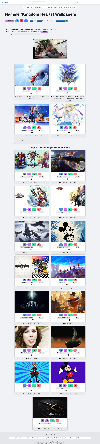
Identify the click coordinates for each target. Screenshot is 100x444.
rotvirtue (72, 249)
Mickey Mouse (24, 31)
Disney (75, 393)
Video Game (30, 7)
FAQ (17, 437)
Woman (35, 358)
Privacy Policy (23, 437)
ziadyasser (36, 390)
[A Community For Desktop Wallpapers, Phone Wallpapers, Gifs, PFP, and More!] (24, 7)
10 (71, 88)
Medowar (72, 355)
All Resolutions (61, 20)
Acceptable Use (42, 437)
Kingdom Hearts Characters (20, 33)
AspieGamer (72, 93)
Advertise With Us (57, 437)
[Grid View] (31, 21)
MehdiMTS (36, 132)
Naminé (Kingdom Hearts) (51, 7)
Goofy (39, 31)
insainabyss (36, 355)
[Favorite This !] (66, 127)
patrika (72, 320)
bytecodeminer (72, 284)
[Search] (47, 2)
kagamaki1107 (36, 249)
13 (34, 174)
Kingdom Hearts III (32, 142)
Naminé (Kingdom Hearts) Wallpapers (67, 7)
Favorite (10, 20)
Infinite (39, 20)
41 (52, 420)
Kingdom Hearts (38, 7)
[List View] (34, 21)
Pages (44, 20)
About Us (12, 437)
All (6, 23)
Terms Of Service (32, 437)
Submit (80, 2)
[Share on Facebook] (26, 20)
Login (92, 2)
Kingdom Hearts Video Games (33, 33)
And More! (45, 31)
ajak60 (36, 320)
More (53, 20)
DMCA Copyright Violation (69, 437)
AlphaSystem (36, 93)
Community (87, 2)
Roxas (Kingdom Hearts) (24, 140)
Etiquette (49, 437)
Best (49, 20)
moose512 (54, 425)
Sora (29, 31)
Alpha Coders (4, 2)
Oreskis (72, 132)
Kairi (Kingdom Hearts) (39, 135)
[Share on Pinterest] (21, 20)
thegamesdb (35, 179)
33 (34, 88)
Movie (71, 393)
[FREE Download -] (61, 127)
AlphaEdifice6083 (72, 390)
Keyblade (44, 428)
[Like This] (70, 127)
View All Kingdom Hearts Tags (45, 29)
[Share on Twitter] (17, 20)
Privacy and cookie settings (83, 437)
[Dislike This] (75, 127)
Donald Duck (34, 31)
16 (34, 350)
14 (34, 279)
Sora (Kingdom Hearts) (31, 96)
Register (96, 2)
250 (71, 385)
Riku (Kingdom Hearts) (69, 98)
